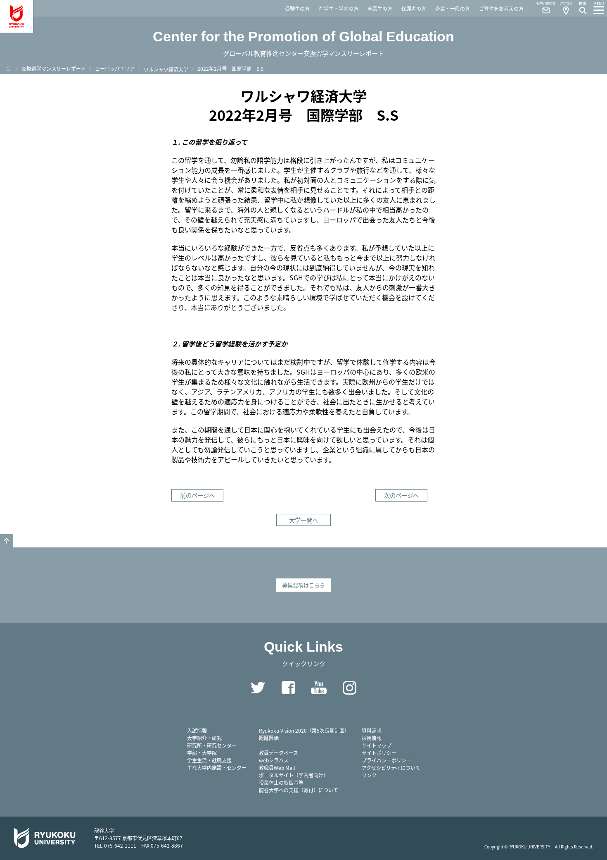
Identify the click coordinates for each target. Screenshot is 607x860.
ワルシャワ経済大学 (166, 69)
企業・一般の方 (452, 8)
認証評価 (269, 737)
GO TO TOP (6, 540)
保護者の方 (413, 8)
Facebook (288, 687)
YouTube (319, 687)
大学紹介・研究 (204, 737)
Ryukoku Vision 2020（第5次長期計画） (304, 730)
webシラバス (274, 760)
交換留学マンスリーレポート (53, 68)
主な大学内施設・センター (217, 767)
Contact (542, 8)
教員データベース (278, 752)
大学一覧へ (303, 520)
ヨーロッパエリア (115, 68)
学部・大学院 (202, 752)
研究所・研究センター (212, 745)
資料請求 (372, 730)
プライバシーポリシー (386, 760)
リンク (369, 775)
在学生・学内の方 (338, 8)
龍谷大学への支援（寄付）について (298, 789)
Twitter (257, 687)
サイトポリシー (379, 752)
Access (565, 8)
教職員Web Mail (277, 767)
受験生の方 (297, 8)
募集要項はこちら (303, 585)
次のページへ (401, 495)
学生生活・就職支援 (209, 760)
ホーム (8, 68)
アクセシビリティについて (391, 767)
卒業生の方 (380, 8)
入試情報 (197, 730)
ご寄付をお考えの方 (501, 8)
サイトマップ (376, 745)
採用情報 (372, 737)
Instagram (349, 687)
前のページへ (197, 495)
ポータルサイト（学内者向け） (293, 775)
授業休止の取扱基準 (281, 782)
